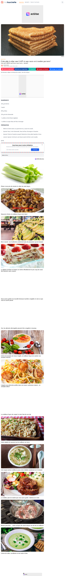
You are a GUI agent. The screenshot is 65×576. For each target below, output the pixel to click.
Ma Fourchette (6, 65)
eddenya (6, 155)
